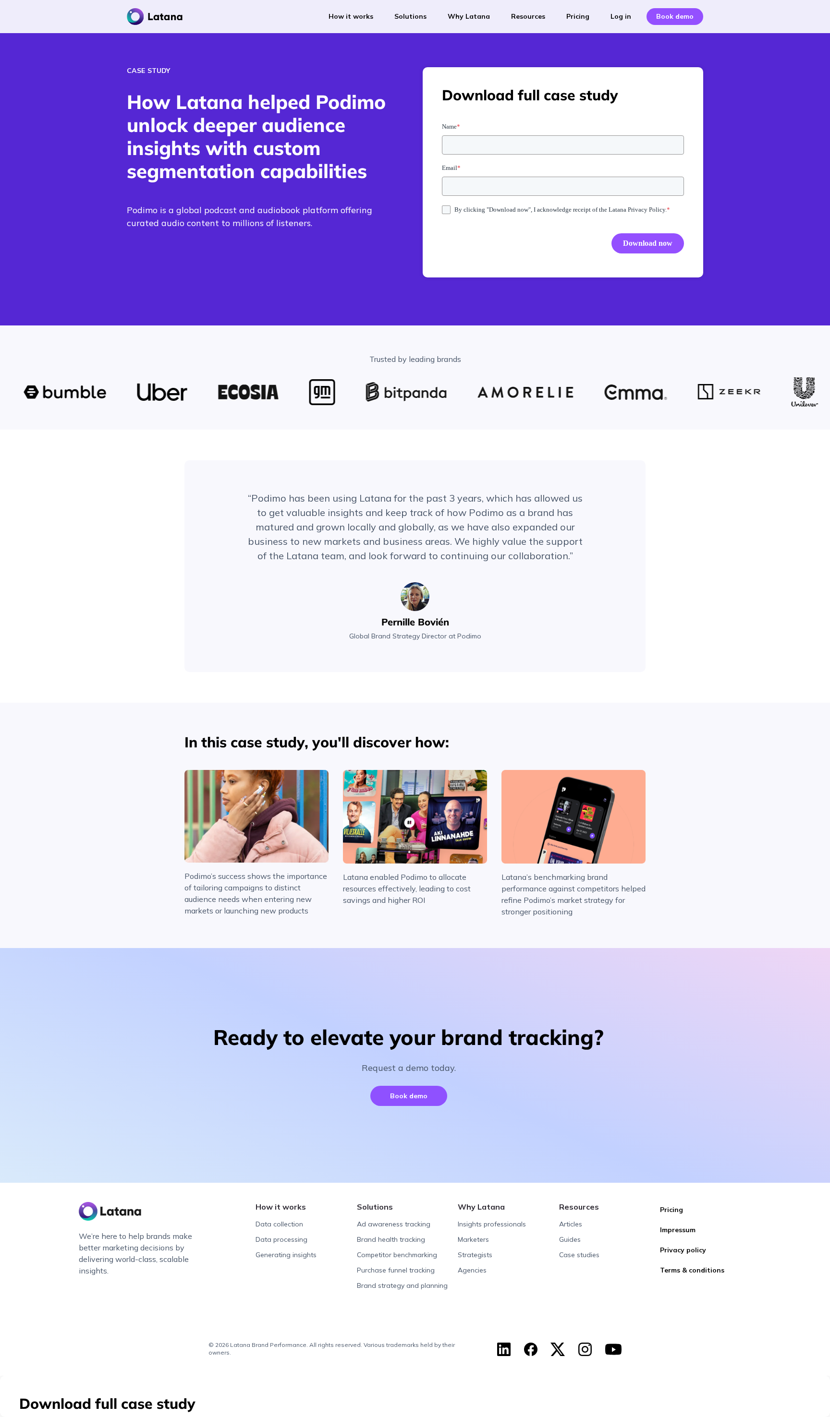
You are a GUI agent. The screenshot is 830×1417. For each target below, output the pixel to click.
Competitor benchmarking (397, 1254)
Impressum (678, 1229)
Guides (570, 1239)
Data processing (281, 1239)
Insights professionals (492, 1224)
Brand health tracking (391, 1239)
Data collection (279, 1224)
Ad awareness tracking (393, 1224)
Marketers (473, 1239)
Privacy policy (683, 1250)
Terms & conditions (692, 1270)
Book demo (408, 1096)
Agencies (472, 1270)
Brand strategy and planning (402, 1285)
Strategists (475, 1254)
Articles (570, 1224)
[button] (351, 16)
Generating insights (286, 1254)
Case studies (579, 1254)
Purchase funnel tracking (396, 1270)
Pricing (671, 1209)
